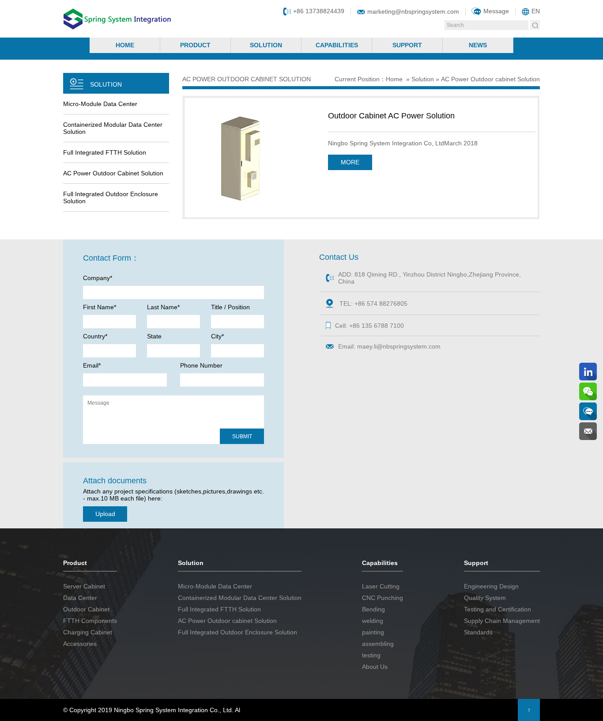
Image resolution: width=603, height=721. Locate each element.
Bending (373, 609)
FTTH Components (90, 620)
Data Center (80, 597)
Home (125, 45)
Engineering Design (491, 586)
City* (217, 336)
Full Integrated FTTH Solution (104, 152)
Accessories (80, 643)
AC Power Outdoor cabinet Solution (113, 173)
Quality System (485, 597)
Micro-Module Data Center (100, 103)
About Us (375, 666)
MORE (350, 162)
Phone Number (201, 365)
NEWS (478, 45)
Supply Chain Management (502, 620)
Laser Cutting (380, 586)
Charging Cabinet (87, 632)
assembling (378, 643)
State (154, 336)
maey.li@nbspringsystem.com (399, 346)
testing (371, 655)
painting (373, 632)
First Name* (99, 307)
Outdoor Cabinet (86, 609)
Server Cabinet (84, 586)
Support (407, 45)
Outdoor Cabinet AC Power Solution (391, 115)
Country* (95, 336)
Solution (266, 45)
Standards (478, 632)
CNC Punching (382, 597)
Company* (97, 277)
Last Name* (163, 307)
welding (372, 620)
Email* (92, 365)
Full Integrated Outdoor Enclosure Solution (110, 197)
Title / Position (230, 307)
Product (195, 45)
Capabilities (337, 45)
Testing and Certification (497, 609)
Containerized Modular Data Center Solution (112, 128)
